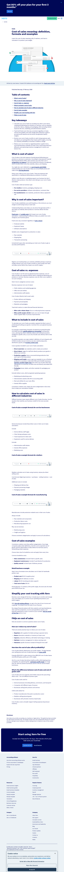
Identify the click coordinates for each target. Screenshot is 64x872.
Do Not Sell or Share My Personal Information (32, 861)
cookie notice (38, 858)
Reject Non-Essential (32, 865)
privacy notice (46, 858)
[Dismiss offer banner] (61, 2)
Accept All (32, 869)
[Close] (55, 853)
